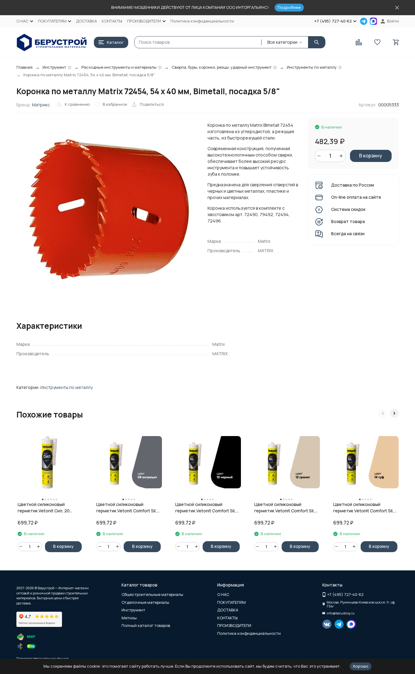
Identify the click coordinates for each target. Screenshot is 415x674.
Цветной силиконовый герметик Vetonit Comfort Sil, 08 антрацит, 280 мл (126, 507)
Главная (24, 67)
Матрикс (41, 105)
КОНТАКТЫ (112, 21)
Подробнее (289, 7)
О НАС (223, 594)
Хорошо (361, 666)
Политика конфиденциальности (202, 21)
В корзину (370, 155)
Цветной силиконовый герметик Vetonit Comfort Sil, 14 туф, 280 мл (363, 507)
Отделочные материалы (145, 602)
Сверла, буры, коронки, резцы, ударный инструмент (222, 67)
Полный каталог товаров (146, 625)
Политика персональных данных (42, 658)
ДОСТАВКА (86, 21)
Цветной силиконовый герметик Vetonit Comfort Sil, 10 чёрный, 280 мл (205, 507)
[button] (382, 413)
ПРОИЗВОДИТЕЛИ (234, 625)
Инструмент (54, 67)
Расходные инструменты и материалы (118, 67)
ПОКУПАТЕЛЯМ (231, 602)
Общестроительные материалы (152, 594)
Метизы (129, 618)
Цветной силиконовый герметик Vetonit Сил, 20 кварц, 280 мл (44, 507)
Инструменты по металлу (312, 67)
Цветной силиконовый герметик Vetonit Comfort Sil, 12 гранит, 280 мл (284, 507)
